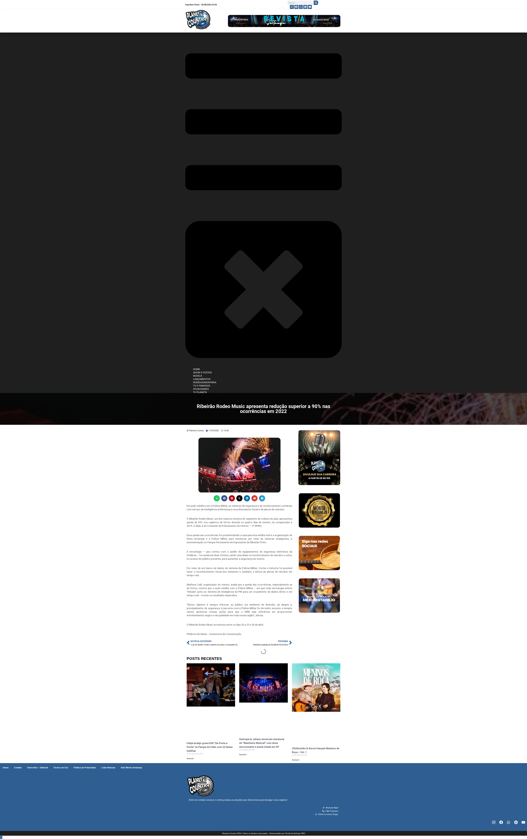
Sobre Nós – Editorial (37, 767)
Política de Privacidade (85, 767)
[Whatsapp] (301, 7)
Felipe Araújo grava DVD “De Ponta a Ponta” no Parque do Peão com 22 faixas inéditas (210, 747)
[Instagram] (292, 7)
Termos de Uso (60, 767)
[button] (217, 498)
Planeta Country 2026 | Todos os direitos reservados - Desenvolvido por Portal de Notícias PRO (263, 833)
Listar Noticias (108, 767)
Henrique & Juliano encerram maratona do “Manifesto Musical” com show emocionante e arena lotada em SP (261, 743)
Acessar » (190, 759)
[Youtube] (310, 7)
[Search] (316, 3)
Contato (18, 767)
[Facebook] (296, 7)
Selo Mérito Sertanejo (131, 767)
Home (6, 767)
